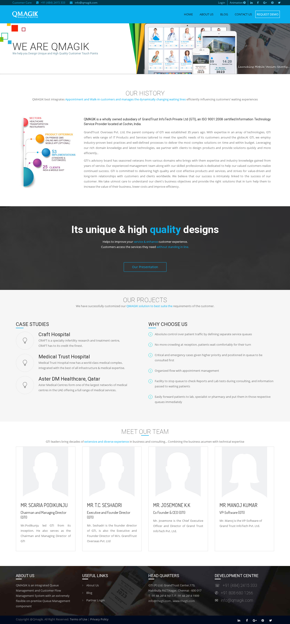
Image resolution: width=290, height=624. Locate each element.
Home (188, 14)
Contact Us (243, 14)
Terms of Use (78, 619)
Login (221, 3)
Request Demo (267, 14)
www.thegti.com (184, 601)
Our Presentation (145, 267)
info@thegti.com (159, 601)
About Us (206, 14)
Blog (224, 14)
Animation (236, 3)
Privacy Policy (99, 619)
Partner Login (95, 600)
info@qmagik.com (86, 3)
